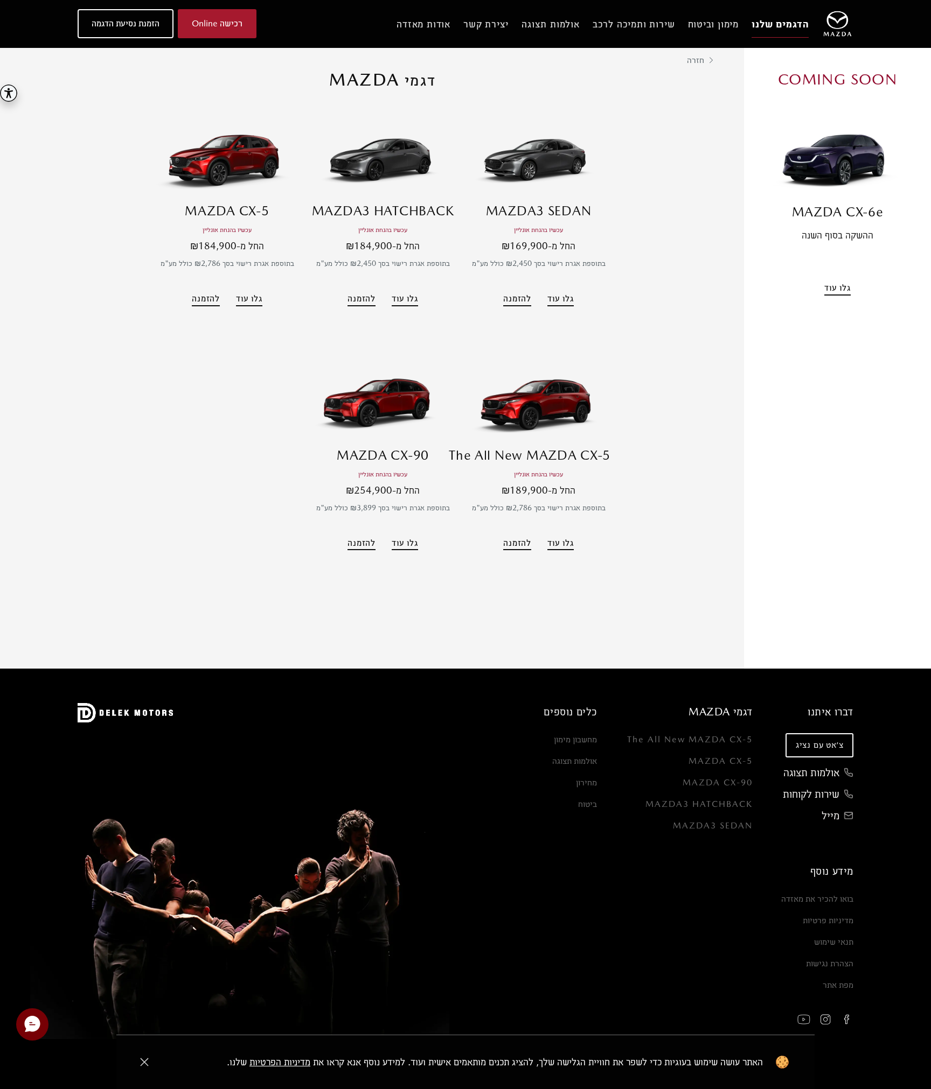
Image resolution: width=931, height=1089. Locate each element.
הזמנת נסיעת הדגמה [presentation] (125, 23)
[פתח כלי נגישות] (8, 93)
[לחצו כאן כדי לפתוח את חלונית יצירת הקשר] (32, 1024)
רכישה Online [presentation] (217, 23)
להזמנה (517, 298)
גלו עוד (837, 288)
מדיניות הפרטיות (279, 1061)
